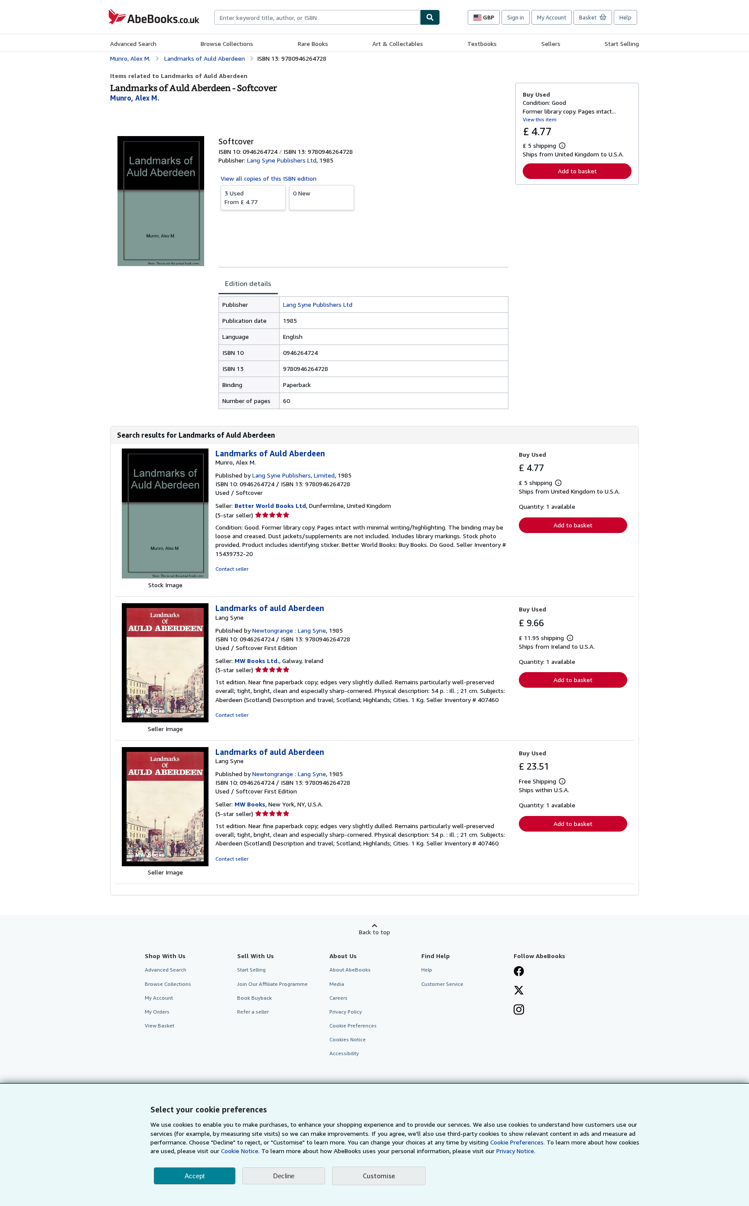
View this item (540, 119)
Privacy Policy (345, 1011)
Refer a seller (253, 1011)
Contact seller (231, 569)
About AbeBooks (350, 969)
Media (336, 984)
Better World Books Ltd (270, 505)
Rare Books (313, 43)
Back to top (374, 932)
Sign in (515, 17)
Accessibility (344, 1053)
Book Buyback (254, 998)
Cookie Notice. (240, 1150)
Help (625, 17)
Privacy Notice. (515, 1150)
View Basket (159, 1025)
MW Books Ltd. (256, 660)
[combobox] (317, 17)
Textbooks (482, 43)
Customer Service (442, 984)
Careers (338, 998)
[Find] (430, 17)
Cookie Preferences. (517, 1142)
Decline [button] (283, 1176)
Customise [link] (379, 1176)
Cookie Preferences (353, 1025)
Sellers (550, 43)
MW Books (249, 804)
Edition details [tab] (248, 283)
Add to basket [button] (577, 171)
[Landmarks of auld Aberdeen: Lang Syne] (165, 720)
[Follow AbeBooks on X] (519, 991)
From (241, 197)
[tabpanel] (363, 352)
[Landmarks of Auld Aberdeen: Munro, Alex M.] (165, 576)
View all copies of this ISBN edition (268, 178)
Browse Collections (227, 43)
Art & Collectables (397, 43)
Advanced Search (133, 43)
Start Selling (622, 43)
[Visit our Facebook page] (519, 972)
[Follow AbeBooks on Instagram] (519, 1010)
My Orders (157, 1011)
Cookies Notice (347, 1039)
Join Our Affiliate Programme (272, 984)
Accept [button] (195, 1176)
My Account (551, 17)
